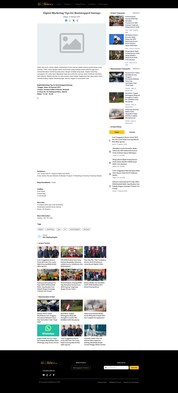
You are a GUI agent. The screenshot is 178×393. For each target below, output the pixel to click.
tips (59, 229)
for (65, 229)
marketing (50, 229)
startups (86, 229)
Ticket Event (102, 4)
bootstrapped (75, 229)
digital (40, 229)
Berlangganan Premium (81, 368)
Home (59, 4)
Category (67, 4)
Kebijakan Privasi (115, 382)
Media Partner (80, 4)
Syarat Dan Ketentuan (131, 382)
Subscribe (134, 367)
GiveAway (91, 4)
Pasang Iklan (102, 382)
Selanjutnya (136, 13)
